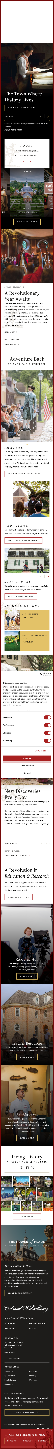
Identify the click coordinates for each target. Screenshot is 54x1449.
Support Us (9, 1371)
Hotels (27, 1441)
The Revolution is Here (21, 107)
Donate (42, 1441)
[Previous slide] (23, 161)
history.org (9, 1384)
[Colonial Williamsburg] (26, 1312)
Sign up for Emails (27, 1412)
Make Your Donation (20, 1293)
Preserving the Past (16, 855)
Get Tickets (28, 617)
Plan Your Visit (13, 130)
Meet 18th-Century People (23, 540)
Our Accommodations (20, 596)
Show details (40, 751)
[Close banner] (51, 1430)
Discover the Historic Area (24, 473)
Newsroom (10, 1328)
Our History (10, 1323)
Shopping (32, 1376)
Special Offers (10, 1376)
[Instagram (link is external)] (21, 1168)
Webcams (33, 1380)
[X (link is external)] (33, 1168)
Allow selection (27, 766)
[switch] (47, 725)
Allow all (27, 758)
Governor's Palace (27, 211)
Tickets (11, 1441)
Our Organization (37, 1323)
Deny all (27, 773)
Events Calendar (27, 221)
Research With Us (18, 897)
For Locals (33, 1371)
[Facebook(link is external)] (27, 1168)
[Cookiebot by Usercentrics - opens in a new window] (40, 674)
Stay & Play (27, 641)
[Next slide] (48, 116)
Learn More (27, 976)
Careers (32, 1328)
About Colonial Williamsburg (19, 1318)
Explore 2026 (12, 344)
